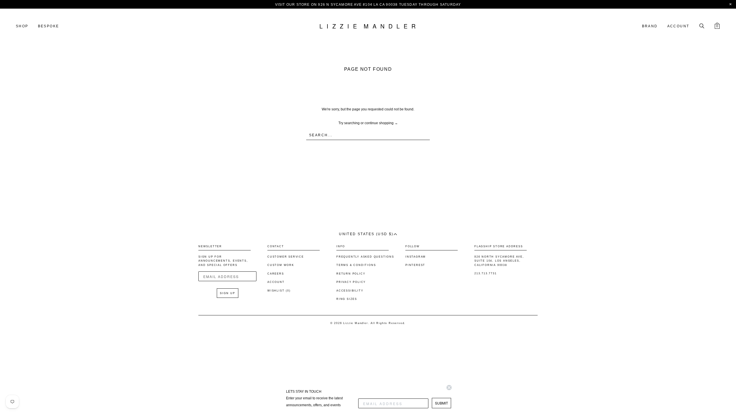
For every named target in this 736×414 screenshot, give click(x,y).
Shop (22, 26)
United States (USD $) (366, 234)
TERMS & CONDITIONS (356, 265)
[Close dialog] (449, 387)
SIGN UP (227, 293)
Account (678, 26)
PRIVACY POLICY (351, 282)
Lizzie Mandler (355, 323)
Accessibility (349, 290)
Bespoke (48, 26)
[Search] (702, 26)
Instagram (415, 256)
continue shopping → (381, 123)
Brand (650, 26)
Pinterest (415, 265)
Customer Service (285, 256)
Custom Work (280, 265)
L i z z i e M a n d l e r (368, 26)
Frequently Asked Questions (365, 256)
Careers (275, 273)
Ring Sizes (346, 299)
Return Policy (350, 273)
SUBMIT (441, 402)
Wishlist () (279, 290)
